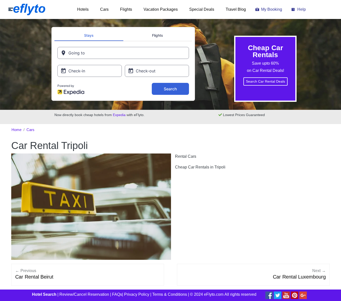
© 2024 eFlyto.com (206, 294)
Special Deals (201, 9)
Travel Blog (236, 9)
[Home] (27, 9)
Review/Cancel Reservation (84, 294)
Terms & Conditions (169, 294)
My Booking (271, 9)
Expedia (119, 115)
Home (16, 130)
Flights (126, 9)
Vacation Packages (161, 9)
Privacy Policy (136, 294)
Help (301, 9)
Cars (104, 9)
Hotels (83, 9)
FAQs (117, 294)
